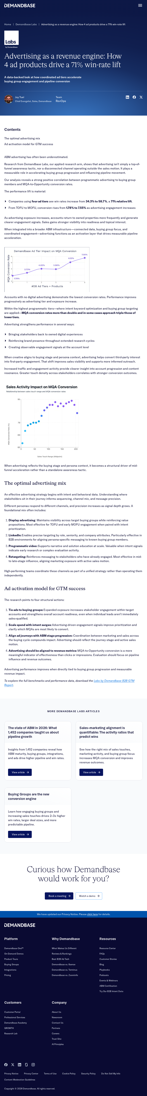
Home (7, 24)
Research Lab (10, 1033)
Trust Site (56, 1038)
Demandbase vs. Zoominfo (65, 975)
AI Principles (58, 1044)
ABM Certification (108, 986)
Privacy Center (31, 1073)
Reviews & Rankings (62, 953)
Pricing (7, 975)
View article (18, 772)
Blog (101, 964)
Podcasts (104, 975)
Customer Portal (12, 1012)
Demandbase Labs (26, 24)
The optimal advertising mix (22, 138)
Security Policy (88, 1073)
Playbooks (104, 969)
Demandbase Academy (15, 1022)
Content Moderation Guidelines (19, 1079)
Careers (55, 1033)
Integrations (10, 969)
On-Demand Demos (13, 953)
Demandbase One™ (13, 948)
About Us (56, 1012)
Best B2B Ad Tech (60, 959)
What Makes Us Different (64, 948)
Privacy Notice (11, 1073)
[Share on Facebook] (134, 97)
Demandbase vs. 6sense (63, 964)
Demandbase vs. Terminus (64, 969)
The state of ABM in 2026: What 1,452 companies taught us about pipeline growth (33, 732)
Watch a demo (87, 896)
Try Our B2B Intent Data (111, 991)
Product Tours (11, 959)
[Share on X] (141, 97)
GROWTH (9, 1028)
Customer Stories (108, 959)
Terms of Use (50, 1073)
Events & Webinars (108, 980)
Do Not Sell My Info (110, 1073)
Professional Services (14, 1017)
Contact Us (57, 1022)
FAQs (102, 953)
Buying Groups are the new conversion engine (28, 796)
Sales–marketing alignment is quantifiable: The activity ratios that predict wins (106, 732)
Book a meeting (57, 896)
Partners (56, 1028)
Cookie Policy (68, 1073)
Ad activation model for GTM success (28, 144)
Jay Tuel (19, 97)
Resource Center (107, 948)
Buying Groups (11, 964)
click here (92, 914)
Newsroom (57, 1017)
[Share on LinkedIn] (127, 97)
